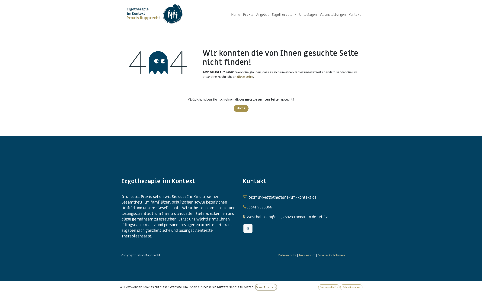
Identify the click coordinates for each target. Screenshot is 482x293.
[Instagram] (247, 228)
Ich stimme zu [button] (351, 287)
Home (241, 108)
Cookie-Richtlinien (331, 255)
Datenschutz (287, 255)
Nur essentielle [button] (329, 287)
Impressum (307, 255)
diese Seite (245, 77)
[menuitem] (236, 15)
